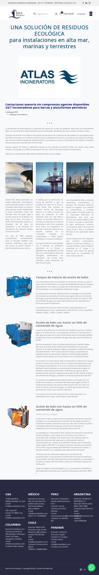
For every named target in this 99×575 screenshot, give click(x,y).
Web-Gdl (49, 568)
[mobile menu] (90, 14)
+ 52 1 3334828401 (46, 3)
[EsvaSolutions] (16, 13)
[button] (91, 567)
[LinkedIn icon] (86, 3)
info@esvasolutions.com (66, 3)
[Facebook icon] (83, 3)
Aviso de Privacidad (13, 568)
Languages (81, 14)
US (84, 569)
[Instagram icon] (89, 3)
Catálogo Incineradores (18, 114)
